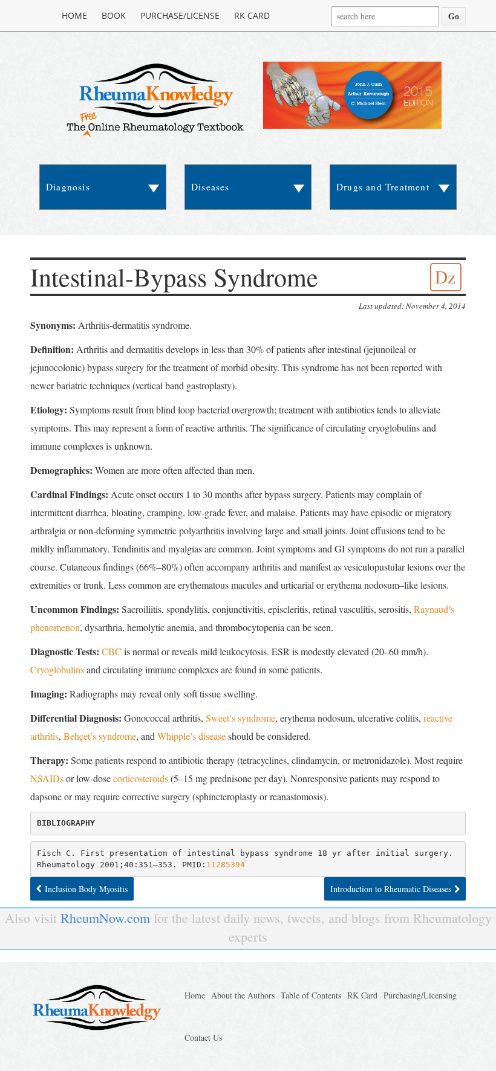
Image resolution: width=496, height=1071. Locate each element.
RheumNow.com (105, 918)
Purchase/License (180, 15)
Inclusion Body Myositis (86, 889)
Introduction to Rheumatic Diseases (390, 889)
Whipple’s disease (191, 736)
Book (114, 15)
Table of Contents (311, 995)
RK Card (252, 15)
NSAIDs (47, 778)
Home (74, 15)
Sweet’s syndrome (240, 717)
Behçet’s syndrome (100, 736)
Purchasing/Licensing (420, 995)
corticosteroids (140, 778)
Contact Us (203, 1037)
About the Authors (243, 995)
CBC (112, 651)
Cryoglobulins (57, 669)
